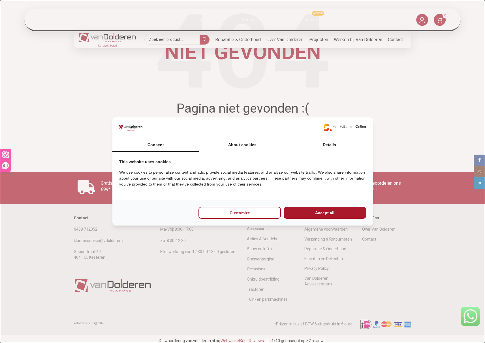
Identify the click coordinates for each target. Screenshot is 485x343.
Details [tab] (329, 144)
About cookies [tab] (242, 144)
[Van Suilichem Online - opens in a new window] (345, 127)
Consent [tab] (156, 144)
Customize (240, 213)
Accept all (324, 213)
